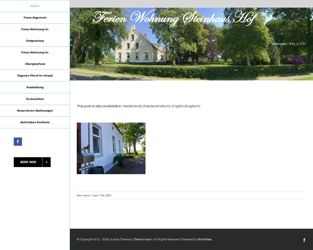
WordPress (205, 239)
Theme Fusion (143, 239)
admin (86, 195)
